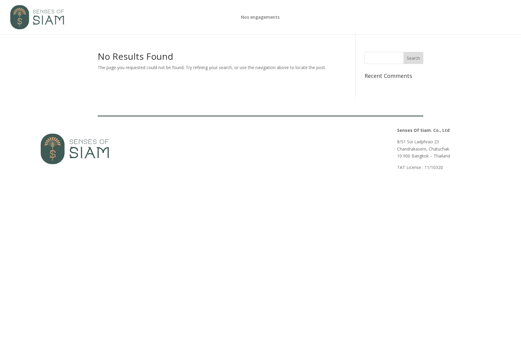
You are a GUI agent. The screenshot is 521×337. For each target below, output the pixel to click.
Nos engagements (260, 17)
